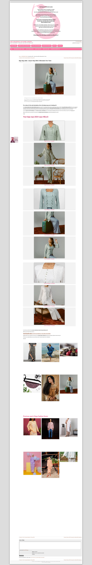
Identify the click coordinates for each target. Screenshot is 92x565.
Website (33, 554)
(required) (34, 551)
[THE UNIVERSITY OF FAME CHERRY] (46, 21)
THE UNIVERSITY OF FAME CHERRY (21, 41)
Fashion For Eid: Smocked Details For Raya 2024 (27, 537)
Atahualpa (49, 562)
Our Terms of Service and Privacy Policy (55, 561)
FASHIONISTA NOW (25, 56)
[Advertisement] (46, 52)
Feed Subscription (79, 41)
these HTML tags (25, 550)
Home (20, 56)
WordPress (46, 562)
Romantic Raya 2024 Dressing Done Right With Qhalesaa (72, 537)
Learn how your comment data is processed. (37, 557)
